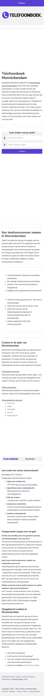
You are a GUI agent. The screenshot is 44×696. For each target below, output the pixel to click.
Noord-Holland (28, 677)
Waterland (6, 679)
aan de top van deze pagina (26, 484)
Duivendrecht (12, 415)
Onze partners (34, 691)
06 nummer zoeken (31, 665)
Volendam (11, 409)
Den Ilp (10, 412)
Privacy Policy (22, 691)
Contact (5, 691)
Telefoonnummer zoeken (11, 677)
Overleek (11, 403)
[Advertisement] (22, 49)
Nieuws (12, 691)
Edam (9, 406)
